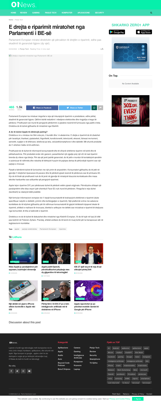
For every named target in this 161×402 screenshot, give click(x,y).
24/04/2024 (13, 49)
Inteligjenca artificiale (116, 361)
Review (23, 12)
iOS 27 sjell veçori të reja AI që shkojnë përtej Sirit (87, 268)
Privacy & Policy (138, 394)
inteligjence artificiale (134, 361)
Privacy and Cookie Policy (119, 398)
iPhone (110, 365)
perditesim (121, 374)
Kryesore (15, 262)
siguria (135, 378)
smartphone (145, 378)
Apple (45, 262)
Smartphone (95, 359)
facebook (111, 357)
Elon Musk (139, 352)
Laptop (77, 369)
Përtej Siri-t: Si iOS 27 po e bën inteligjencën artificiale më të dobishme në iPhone (55, 306)
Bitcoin (110, 352)
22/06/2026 (46, 313)
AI (109, 348)
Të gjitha (93, 362)
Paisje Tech (50, 12)
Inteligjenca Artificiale (79, 356)
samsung (118, 378)
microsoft (143, 370)
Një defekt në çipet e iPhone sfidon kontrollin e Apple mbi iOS (22, 306)
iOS (147, 361)
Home (13, 12)
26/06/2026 (79, 273)
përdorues (142, 374)
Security (99, 12)
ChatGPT (128, 352)
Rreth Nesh (116, 394)
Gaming (36, 12)
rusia (110, 378)
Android (116, 348)
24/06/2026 (13, 313)
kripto (118, 365)
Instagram (146, 357)
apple (17, 229)
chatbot (119, 352)
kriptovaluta (142, 365)
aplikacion (125, 348)
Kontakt (149, 394)
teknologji (135, 383)
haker (137, 357)
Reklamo (126, 394)
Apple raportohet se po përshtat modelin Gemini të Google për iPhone (86, 306)
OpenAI (111, 374)
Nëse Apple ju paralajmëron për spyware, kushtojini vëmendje (23, 268)
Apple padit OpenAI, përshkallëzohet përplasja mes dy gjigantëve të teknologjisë (55, 269)
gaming (120, 357)
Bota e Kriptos (64, 369)
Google (129, 357)
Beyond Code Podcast (64, 364)
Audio (60, 355)
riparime (62, 229)
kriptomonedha (129, 365)
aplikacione (137, 348)
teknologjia (146, 383)
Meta (135, 370)
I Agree (138, 399)
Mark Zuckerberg (124, 370)
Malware (111, 370)
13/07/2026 (46, 276)
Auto (60, 359)
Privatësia (131, 374)
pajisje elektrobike (29, 229)
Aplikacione (84, 12)
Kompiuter (67, 12)
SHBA (127, 378)
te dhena (126, 383)
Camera (77, 347)
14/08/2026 (13, 273)
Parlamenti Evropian (48, 229)
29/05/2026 (79, 313)
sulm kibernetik (113, 383)
